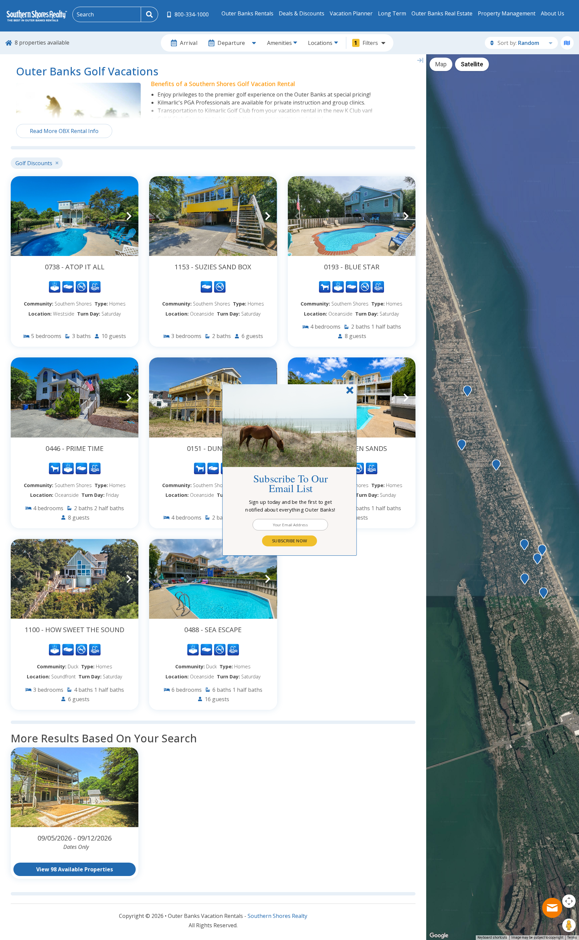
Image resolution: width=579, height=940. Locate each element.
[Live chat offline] (552, 908)
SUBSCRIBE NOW (289, 541)
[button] (290, 506)
